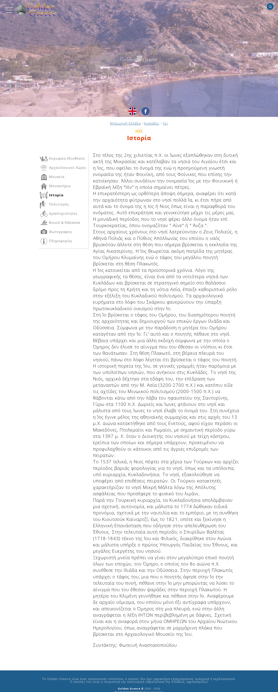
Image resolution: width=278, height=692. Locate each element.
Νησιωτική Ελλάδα (125, 123)
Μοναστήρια (59, 186)
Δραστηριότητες (63, 213)
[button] (9, 10)
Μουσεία (56, 177)
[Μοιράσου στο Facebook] (145, 111)
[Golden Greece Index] (36, 9)
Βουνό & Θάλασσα (64, 222)
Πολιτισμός (58, 204)
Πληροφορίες (60, 241)
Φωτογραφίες (60, 232)
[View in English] (132, 111)
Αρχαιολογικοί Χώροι (67, 167)
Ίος (165, 123)
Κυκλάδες (152, 123)
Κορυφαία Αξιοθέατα (66, 158)
